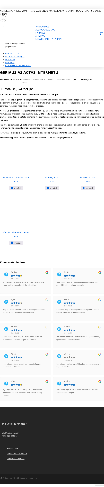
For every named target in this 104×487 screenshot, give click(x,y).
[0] (16, 40)
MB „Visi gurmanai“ (15, 423)
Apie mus (9, 62)
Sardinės (10, 59)
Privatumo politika (17, 453)
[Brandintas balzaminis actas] (16, 157)
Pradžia (24, 79)
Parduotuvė (12, 53)
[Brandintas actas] (88, 157)
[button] (16, 188)
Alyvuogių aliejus (14, 56)
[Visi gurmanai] (3, 21)
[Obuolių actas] (52, 157)
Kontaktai (12, 448)
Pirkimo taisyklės (15, 458)
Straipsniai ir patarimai (18, 65)
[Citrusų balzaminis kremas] (16, 212)
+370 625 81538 (9, 436)
